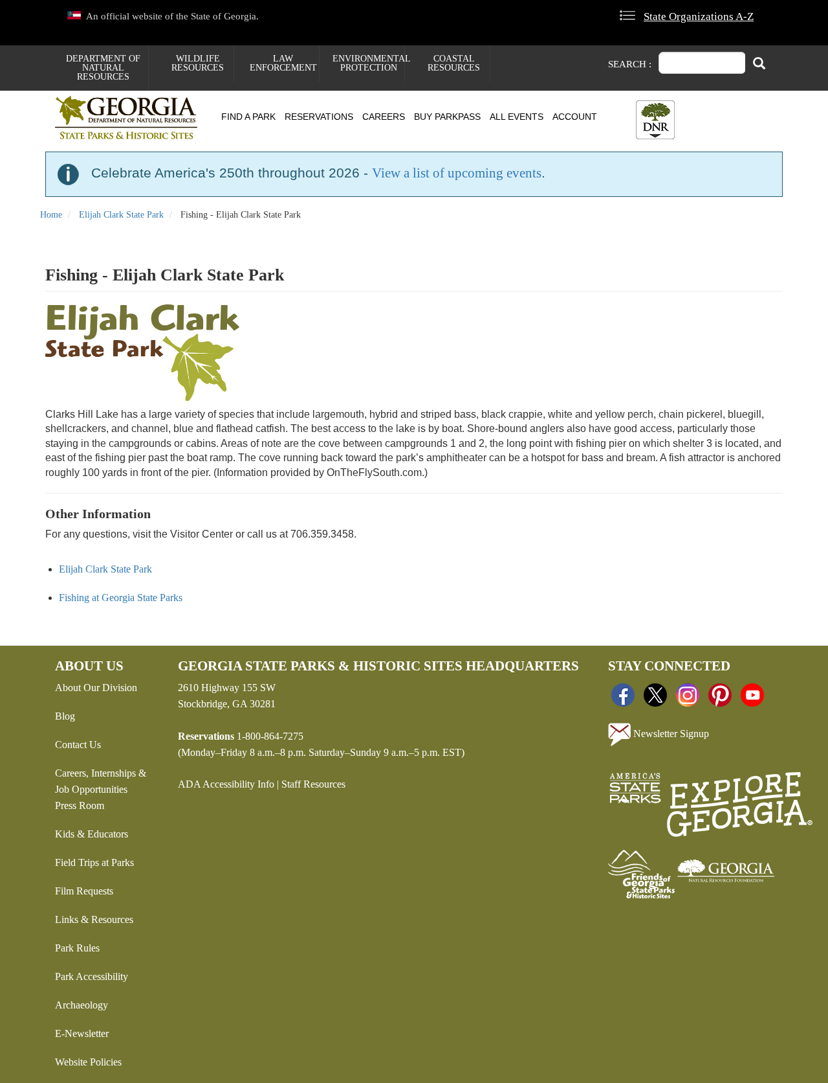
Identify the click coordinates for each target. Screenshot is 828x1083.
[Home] (131, 117)
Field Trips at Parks (94, 862)
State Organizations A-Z (699, 16)
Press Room (79, 805)
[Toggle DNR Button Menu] (655, 119)
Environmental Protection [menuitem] (368, 63)
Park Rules (77, 947)
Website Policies (88, 1061)
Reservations (319, 116)
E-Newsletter (82, 1033)
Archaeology (81, 1004)
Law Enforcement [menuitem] (283, 63)
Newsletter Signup (670, 733)
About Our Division (96, 687)
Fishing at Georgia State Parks (120, 597)
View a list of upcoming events (456, 173)
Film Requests (84, 890)
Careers (383, 116)
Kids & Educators (91, 833)
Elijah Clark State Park (121, 215)
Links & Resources (94, 919)
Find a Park (248, 116)
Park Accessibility (91, 976)
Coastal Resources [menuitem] (454, 63)
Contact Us (78, 744)
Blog (65, 716)
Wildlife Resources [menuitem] (197, 63)
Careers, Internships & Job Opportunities (100, 781)
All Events (516, 116)
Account (574, 116)
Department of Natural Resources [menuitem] (103, 68)
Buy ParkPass (447, 116)
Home (51, 215)
